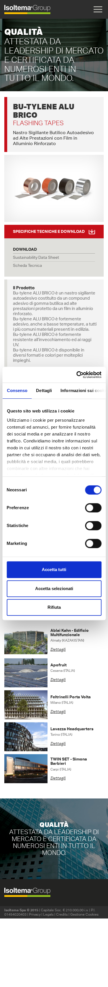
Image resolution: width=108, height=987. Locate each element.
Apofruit (58, 665)
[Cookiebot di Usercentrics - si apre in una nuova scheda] (76, 375)
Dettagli (58, 650)
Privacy (35, 914)
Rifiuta (54, 607)
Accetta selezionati (54, 588)
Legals (48, 914)
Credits (62, 914)
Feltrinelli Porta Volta (70, 697)
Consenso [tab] (17, 390)
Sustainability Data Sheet (36, 257)
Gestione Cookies (84, 914)
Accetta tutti (54, 569)
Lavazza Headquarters (72, 729)
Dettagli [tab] (44, 390)
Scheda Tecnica (27, 265)
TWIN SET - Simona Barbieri (68, 761)
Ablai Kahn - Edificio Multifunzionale (69, 632)
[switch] (93, 507)
